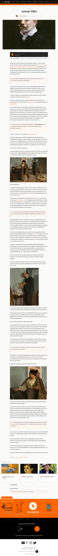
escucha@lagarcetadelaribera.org (29, 547)
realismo (37, 198)
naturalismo (31, 102)
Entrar (56, 1)
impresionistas (20, 200)
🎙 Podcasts (41, 1)
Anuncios (32, 518)
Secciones (27, 518)
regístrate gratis (20, 491)
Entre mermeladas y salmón (47, 476)
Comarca (29, 1)
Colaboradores (21, 518)
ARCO (36, 233)
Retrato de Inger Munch (27, 476)
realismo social (32, 134)
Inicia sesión (13, 491)
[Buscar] (52, 2)
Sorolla (28, 97)
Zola (28, 126)
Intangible (35, 1)
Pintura (29, 8)
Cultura (18, 1)
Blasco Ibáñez (13, 104)
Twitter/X (21, 457)
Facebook (17, 457)
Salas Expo (23, 1)
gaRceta (47, 1)
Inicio (13, 1)
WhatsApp (26, 457)
